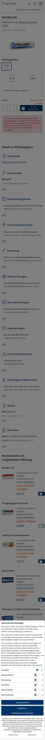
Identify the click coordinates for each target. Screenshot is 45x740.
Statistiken (5, 685)
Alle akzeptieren (22, 702)
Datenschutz (13, 735)
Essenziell (5, 670)
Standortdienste (7, 675)
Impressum (32, 735)
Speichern (22, 708)
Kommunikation (7, 695)
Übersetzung (6, 680)
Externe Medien (7, 690)
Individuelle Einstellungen (22, 713)
